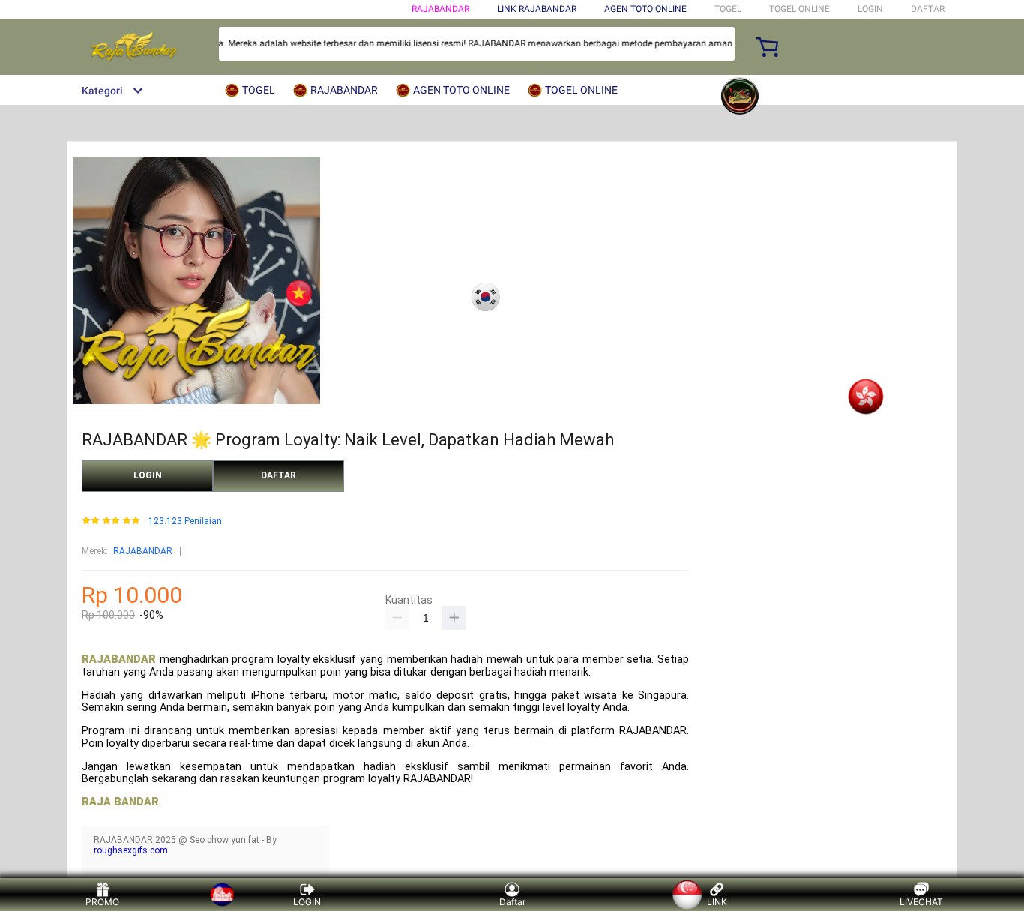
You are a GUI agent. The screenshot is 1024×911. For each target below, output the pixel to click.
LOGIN (870, 9)
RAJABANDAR (440, 9)
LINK (717, 901)
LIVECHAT (921, 901)
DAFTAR (928, 9)
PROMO (102, 901)
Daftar (512, 901)
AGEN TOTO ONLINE (645, 9)
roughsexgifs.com (131, 850)
